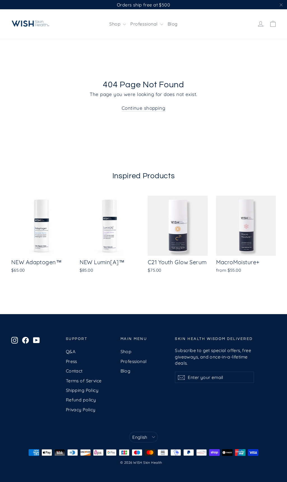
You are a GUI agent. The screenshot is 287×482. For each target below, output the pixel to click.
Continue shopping (143, 108)
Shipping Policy (82, 390)
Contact (74, 371)
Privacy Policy (81, 409)
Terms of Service (84, 380)
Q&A (70, 351)
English (139, 437)
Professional (144, 24)
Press (71, 361)
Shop (115, 24)
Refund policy (81, 400)
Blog (173, 24)
